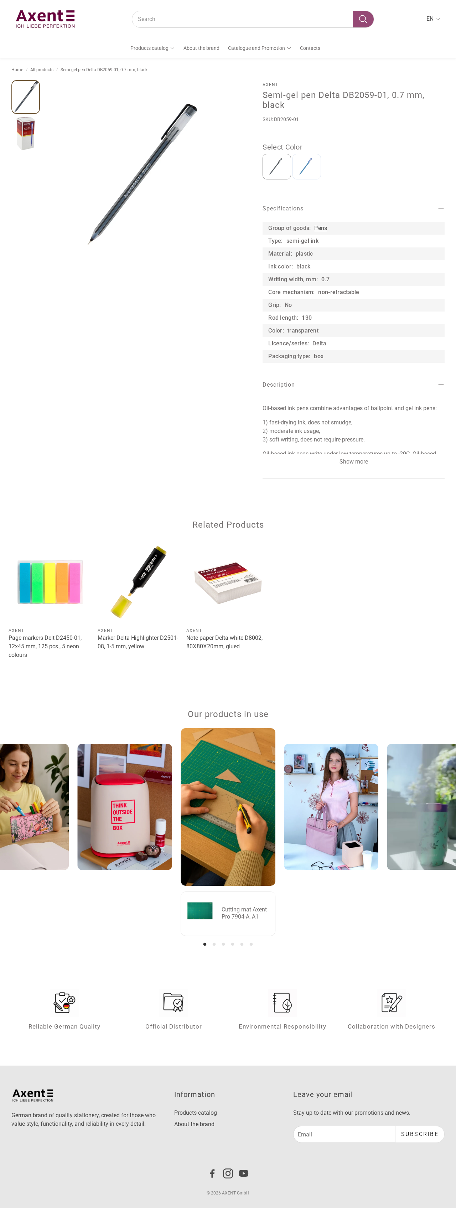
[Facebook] (212, 1173)
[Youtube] (244, 1173)
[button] (253, 19)
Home (17, 69)
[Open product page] (50, 582)
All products (41, 69)
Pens (320, 228)
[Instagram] (228, 1173)
